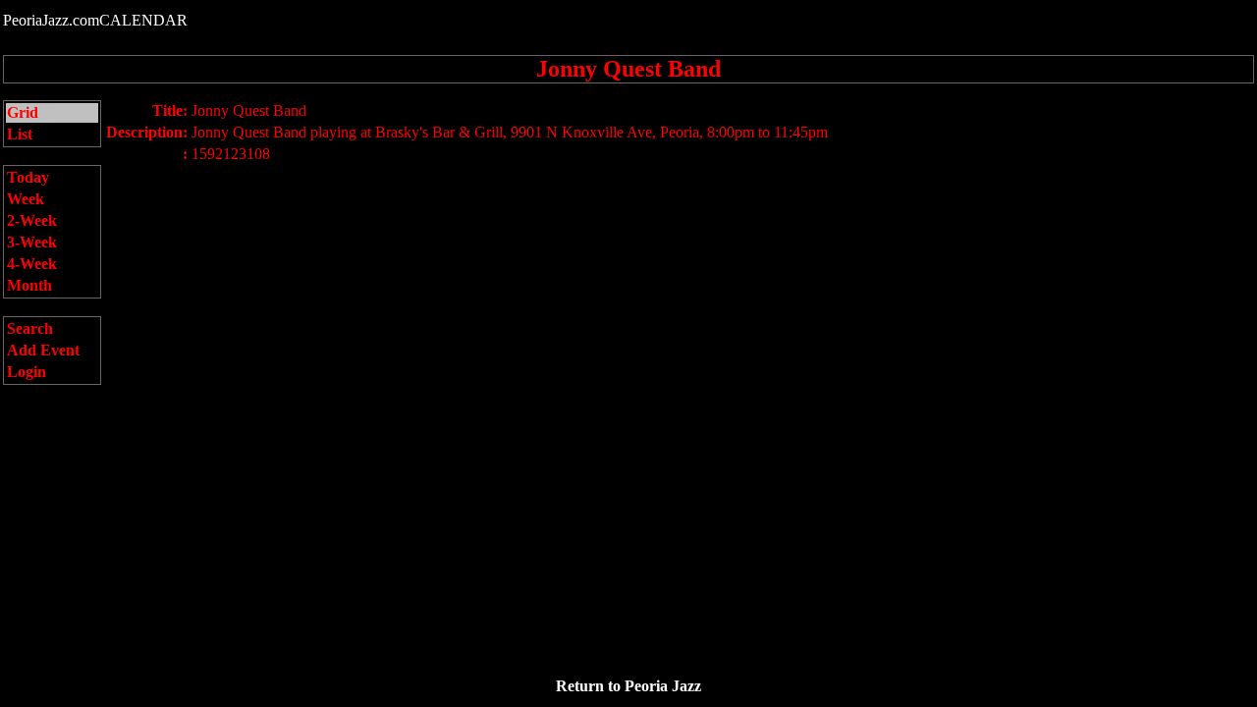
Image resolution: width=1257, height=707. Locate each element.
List (19, 134)
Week (25, 198)
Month (29, 285)
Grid (22, 112)
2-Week (32, 220)
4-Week (32, 263)
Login (26, 371)
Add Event (43, 350)
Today (28, 177)
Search (30, 328)
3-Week (32, 242)
